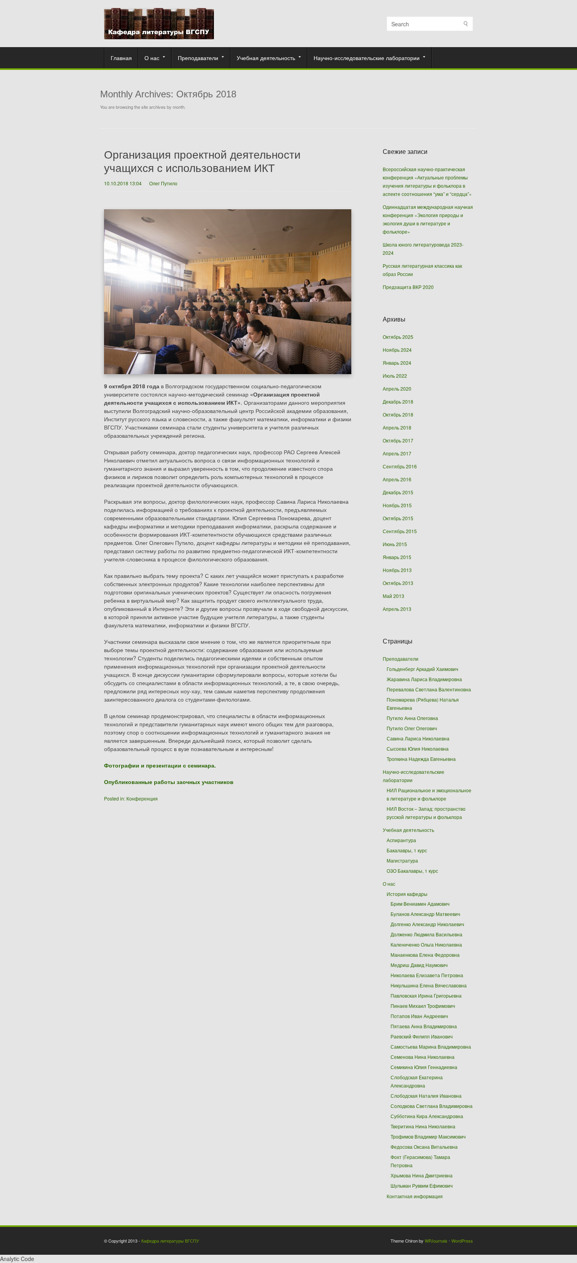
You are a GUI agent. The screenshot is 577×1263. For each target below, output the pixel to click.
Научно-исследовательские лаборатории (364, 58)
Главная (121, 58)
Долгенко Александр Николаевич (427, 924)
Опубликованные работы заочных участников (169, 782)
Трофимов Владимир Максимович (428, 1136)
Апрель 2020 (397, 388)
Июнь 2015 (395, 544)
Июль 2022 (395, 375)
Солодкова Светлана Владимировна (432, 1106)
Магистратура (402, 860)
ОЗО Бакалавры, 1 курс (412, 870)
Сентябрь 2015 (400, 531)
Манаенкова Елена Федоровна (425, 955)
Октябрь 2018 (398, 414)
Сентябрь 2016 (400, 466)
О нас (149, 58)
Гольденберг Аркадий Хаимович (422, 668)
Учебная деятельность (263, 58)
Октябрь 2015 (398, 518)
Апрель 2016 (397, 479)
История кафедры (407, 893)
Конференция (142, 798)
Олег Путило (163, 183)
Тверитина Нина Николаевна (423, 1126)
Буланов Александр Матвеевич (425, 914)
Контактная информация (415, 1196)
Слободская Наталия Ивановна (426, 1096)
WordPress (462, 1240)
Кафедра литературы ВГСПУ (170, 1240)
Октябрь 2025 (398, 336)
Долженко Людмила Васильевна (426, 934)
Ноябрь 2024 (397, 349)
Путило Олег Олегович (412, 728)
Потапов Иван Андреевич (419, 1016)
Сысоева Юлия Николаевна (418, 748)
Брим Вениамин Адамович (420, 904)
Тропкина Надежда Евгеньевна (421, 758)
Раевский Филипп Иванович (422, 1036)
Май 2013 (393, 595)
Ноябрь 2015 (397, 505)
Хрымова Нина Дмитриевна (422, 1175)
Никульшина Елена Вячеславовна (429, 985)
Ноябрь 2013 (397, 570)
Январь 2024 (397, 362)
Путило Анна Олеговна (412, 718)
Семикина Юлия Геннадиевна (424, 1067)
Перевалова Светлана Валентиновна (429, 689)
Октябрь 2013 (398, 582)
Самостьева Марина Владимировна (431, 1047)
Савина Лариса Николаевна (418, 738)
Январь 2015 (397, 557)
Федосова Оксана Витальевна (424, 1147)
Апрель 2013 (397, 608)
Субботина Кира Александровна (427, 1116)
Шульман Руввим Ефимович (422, 1186)
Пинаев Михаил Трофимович (423, 1006)
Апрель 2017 (397, 453)
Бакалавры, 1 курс (407, 850)
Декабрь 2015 (398, 492)
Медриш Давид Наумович (419, 965)
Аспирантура (401, 840)
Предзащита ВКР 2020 (408, 286)
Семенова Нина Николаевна (423, 1057)
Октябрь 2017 (398, 440)
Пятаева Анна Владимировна (424, 1026)
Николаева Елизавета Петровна (427, 975)
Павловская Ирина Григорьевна (426, 995)
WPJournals (436, 1240)
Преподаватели (195, 58)
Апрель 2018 (397, 427)
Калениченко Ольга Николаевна (426, 944)
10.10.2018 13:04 (123, 183)
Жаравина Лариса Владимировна (424, 679)
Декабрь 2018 (398, 401)
